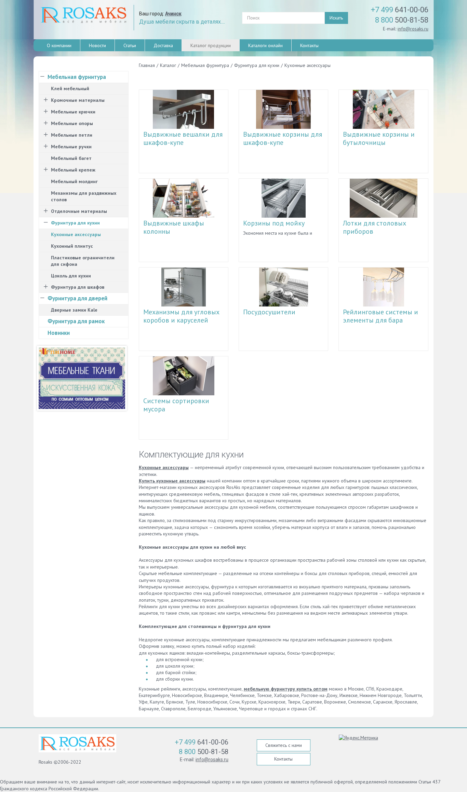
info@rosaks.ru (413, 29)
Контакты (309, 45)
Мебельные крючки (73, 112)
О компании (59, 45)
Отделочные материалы (79, 211)
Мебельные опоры (72, 123)
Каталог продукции (210, 45)
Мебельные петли (71, 135)
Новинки (59, 333)
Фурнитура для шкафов (77, 287)
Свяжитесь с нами (283, 745)
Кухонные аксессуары (76, 234)
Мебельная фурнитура (77, 77)
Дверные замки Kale (74, 310)
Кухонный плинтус (72, 246)
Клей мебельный (70, 88)
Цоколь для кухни (71, 276)
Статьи (129, 45)
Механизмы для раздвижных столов (83, 196)
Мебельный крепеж (73, 170)
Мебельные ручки (71, 147)
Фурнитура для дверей (77, 298)
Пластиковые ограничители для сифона (83, 261)
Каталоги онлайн (265, 45)
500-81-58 (401, 20)
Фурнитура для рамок (76, 321)
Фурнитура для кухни (75, 223)
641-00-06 (399, 9)
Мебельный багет (71, 158)
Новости (97, 45)
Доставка (163, 45)
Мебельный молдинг (74, 181)
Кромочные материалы (78, 100)
